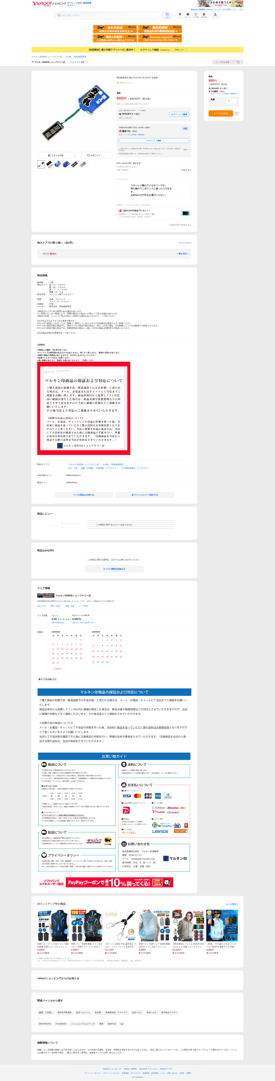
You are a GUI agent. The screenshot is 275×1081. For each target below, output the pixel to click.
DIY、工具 (73, 468)
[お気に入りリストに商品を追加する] (236, 113)
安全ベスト (137, 1012)
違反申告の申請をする (181, 225)
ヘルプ (240, 9)
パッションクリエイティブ (83, 1024)
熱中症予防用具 (65, 1012)
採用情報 (154, 1073)
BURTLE (112, 1024)
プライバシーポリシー (92, 1073)
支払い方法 (41, 606)
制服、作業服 (87, 468)
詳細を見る (186, 170)
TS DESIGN (60, 1024)
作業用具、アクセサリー (107, 468)
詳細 (185, 149)
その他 (68, 57)
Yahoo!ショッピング (112, 1069)
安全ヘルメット (83, 1012)
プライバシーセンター (111, 1073)
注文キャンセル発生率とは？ (83, 623)
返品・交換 (70, 606)
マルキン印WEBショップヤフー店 (47, 57)
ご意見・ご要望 (185, 1073)
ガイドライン (136, 1073)
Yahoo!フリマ (166, 1069)
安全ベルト (152, 1012)
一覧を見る (182, 253)
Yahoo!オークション (148, 1069)
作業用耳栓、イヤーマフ (116, 1012)
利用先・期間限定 (138, 135)
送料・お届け (56, 606)
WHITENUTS (45, 1024)
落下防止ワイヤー (169, 1012)
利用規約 (125, 1073)
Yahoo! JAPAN (198, 9)
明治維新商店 (80, 57)
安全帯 (98, 1012)
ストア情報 (83, 606)
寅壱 (101, 1024)
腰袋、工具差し (46, 1012)
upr (121, 1024)
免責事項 (146, 1073)
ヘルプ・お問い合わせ (168, 1073)
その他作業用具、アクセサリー (135, 468)
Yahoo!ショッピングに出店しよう (221, 9)
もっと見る (231, 904)
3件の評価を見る (58, 623)
